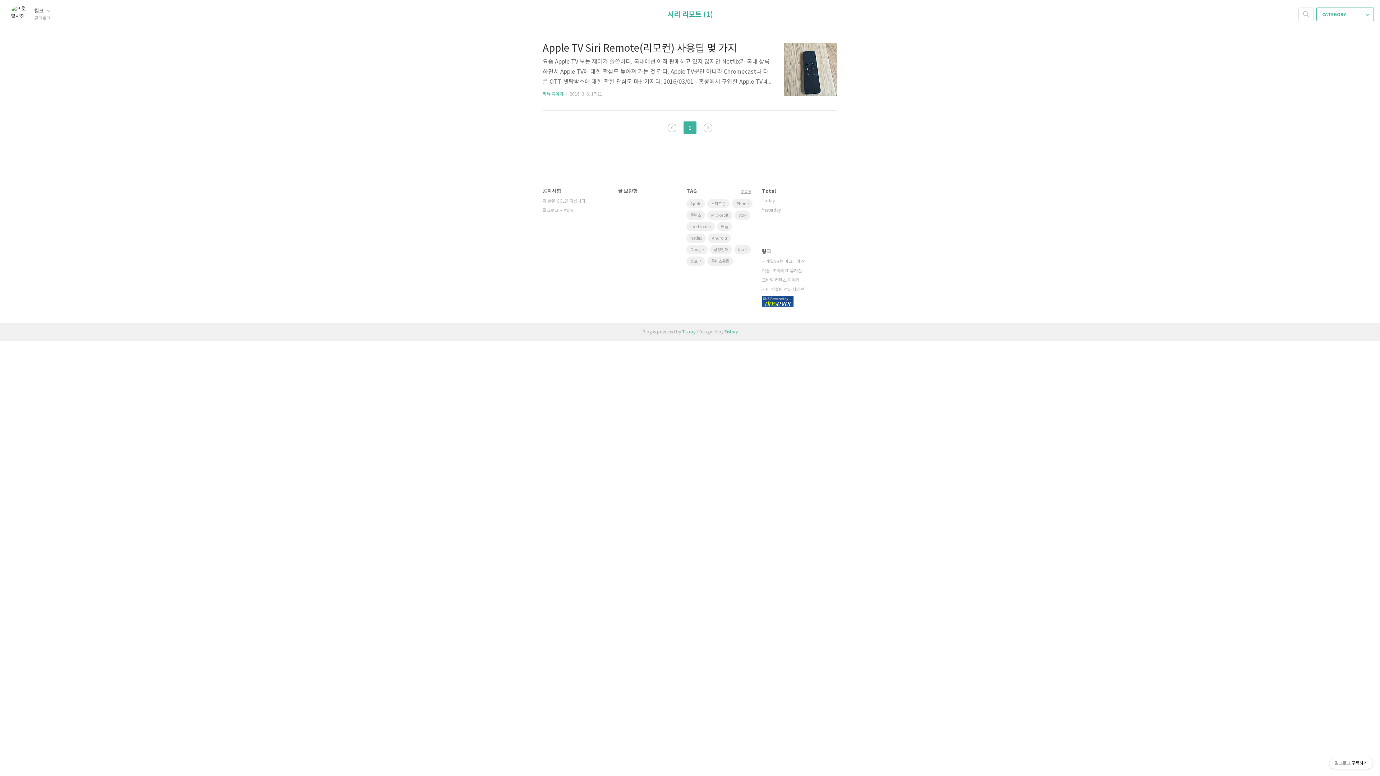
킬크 (39, 11)
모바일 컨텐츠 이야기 (781, 280)
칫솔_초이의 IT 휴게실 (782, 271)
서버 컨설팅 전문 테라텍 (783, 289)
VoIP (742, 215)
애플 (724, 227)
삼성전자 (721, 250)
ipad (742, 250)
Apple (695, 204)
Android (719, 238)
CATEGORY (1334, 14)
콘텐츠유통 (720, 261)
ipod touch (700, 227)
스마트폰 (718, 204)
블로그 (695, 261)
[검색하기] (1306, 14)
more (746, 191)
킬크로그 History (558, 210)
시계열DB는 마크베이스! (783, 261)
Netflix (696, 238)
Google (697, 250)
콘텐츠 (695, 215)
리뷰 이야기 (553, 94)
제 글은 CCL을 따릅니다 (564, 201)
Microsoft (719, 215)
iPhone (742, 204)
